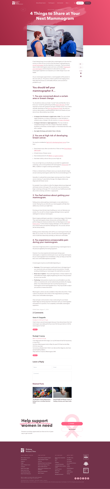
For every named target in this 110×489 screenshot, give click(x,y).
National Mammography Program (44, 457)
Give (56, 460)
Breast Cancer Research (42, 471)
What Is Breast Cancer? (25, 457)
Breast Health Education (42, 466)
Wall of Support (41, 473)
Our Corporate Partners (71, 463)
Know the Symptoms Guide (55, 108)
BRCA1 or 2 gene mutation (56, 155)
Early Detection (24, 459)
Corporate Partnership (59, 464)
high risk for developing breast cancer (56, 142)
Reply (35, 329)
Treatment (23, 466)
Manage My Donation (59, 474)
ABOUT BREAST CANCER (27, 455)
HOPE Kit (40, 461)
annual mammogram (38, 65)
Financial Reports (70, 468)
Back (23, 9)
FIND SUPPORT (41, 455)
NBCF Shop (57, 470)
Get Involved (72, 429)
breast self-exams (60, 104)
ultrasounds (65, 164)
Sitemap (68, 473)
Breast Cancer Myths (25, 468)
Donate (72, 423)
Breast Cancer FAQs (25, 470)
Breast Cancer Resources (26, 473)
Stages (22, 463)
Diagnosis (23, 461)
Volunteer (57, 472)
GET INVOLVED (58, 455)
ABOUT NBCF (70, 455)
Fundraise (57, 462)
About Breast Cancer (25, 480)
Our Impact (69, 459)
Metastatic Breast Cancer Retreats (44, 463)
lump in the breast (64, 120)
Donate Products (58, 469)
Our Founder (69, 461)
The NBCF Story (70, 457)
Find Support (31, 480)
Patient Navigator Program (43, 459)
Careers (68, 466)
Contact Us (69, 470)
